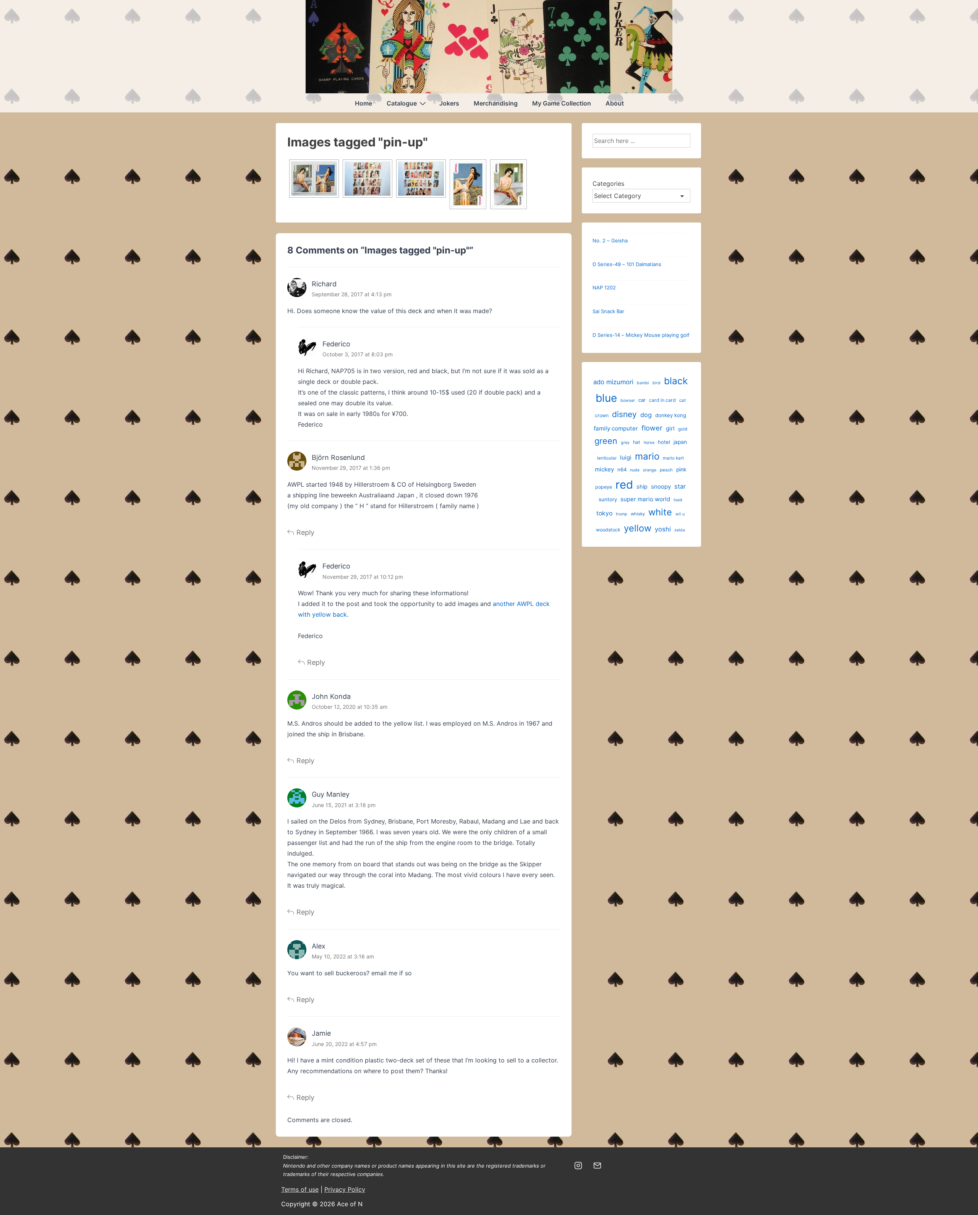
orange (649, 470)
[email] (597, 1166)
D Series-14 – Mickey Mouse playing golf (641, 335)
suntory (608, 499)
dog (646, 415)
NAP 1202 (604, 287)
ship (642, 486)
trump (621, 514)
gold (682, 429)
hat (636, 442)
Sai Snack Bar (608, 311)
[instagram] (578, 1166)
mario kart (673, 458)
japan (680, 442)
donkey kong (670, 415)
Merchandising (496, 103)
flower (651, 428)
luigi (625, 457)
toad (678, 499)
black (676, 381)
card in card (662, 400)
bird (657, 382)
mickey (604, 469)
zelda (679, 530)
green (605, 441)
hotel (664, 442)
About (615, 103)
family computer (616, 428)
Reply (305, 532)
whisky (638, 514)
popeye (603, 487)
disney (624, 414)
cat (682, 400)
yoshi (663, 529)
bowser (627, 400)
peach (666, 470)
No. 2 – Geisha (610, 240)
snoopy (661, 486)
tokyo (604, 513)
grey (625, 442)
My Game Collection (561, 103)
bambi (643, 382)
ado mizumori (613, 382)
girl (670, 428)
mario (647, 456)
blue (606, 397)
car (642, 400)
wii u (680, 514)
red (624, 484)
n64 (622, 469)
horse (649, 442)
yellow (637, 528)
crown (602, 415)
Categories (608, 183)
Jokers (449, 103)
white (660, 512)
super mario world (645, 499)
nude (635, 470)
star (680, 486)
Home (363, 103)
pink (681, 469)
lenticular (607, 458)
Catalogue (402, 103)
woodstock (608, 530)
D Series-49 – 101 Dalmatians (627, 264)
